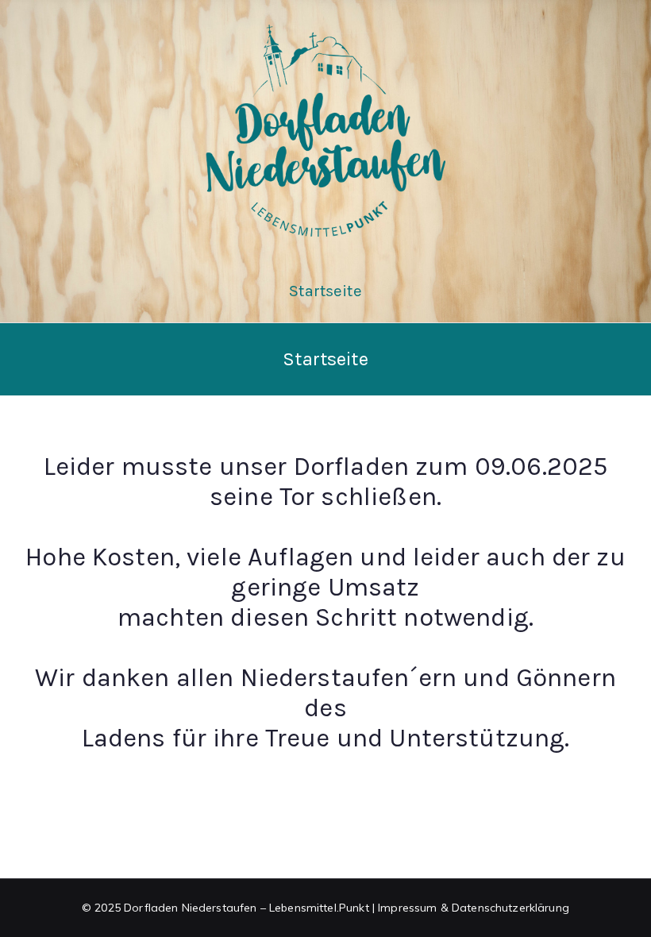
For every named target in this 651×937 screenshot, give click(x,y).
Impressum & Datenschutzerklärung (473, 907)
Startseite (325, 291)
